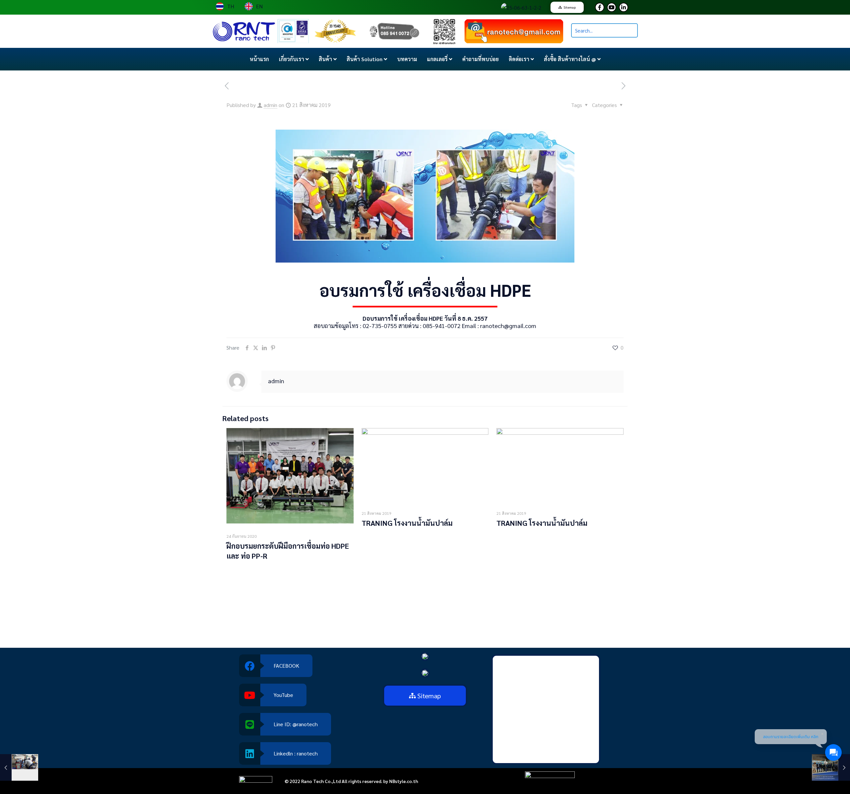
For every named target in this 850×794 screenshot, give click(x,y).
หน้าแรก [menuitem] (259, 59)
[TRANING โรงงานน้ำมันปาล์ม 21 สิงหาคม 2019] (19, 767)
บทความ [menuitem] (407, 59)
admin (270, 104)
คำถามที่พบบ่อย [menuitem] (480, 59)
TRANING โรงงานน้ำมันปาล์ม (407, 522)
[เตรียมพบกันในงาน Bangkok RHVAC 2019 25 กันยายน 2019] (831, 767)
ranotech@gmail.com (508, 325)
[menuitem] (294, 59)
